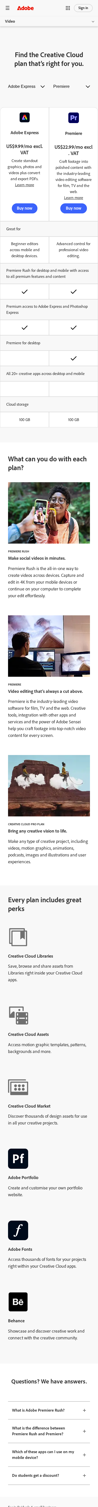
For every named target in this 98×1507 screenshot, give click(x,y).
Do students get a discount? (35, 1475)
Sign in (83, 8)
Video (10, 21)
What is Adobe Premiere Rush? (38, 1410)
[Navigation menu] (7, 8)
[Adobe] (25, 8)
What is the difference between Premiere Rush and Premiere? (38, 1431)
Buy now (24, 208)
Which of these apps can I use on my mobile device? (43, 1454)
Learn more (24, 184)
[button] (68, 8)
